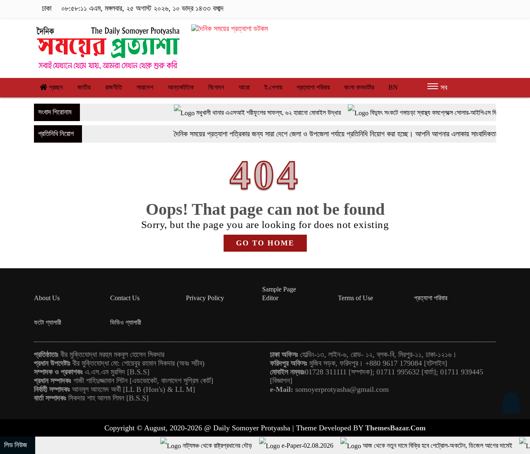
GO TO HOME (265, 243)
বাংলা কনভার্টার (359, 87)
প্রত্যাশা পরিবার (313, 87)
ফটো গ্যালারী (47, 322)
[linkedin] (478, 8)
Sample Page (279, 289)
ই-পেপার (273, 87)
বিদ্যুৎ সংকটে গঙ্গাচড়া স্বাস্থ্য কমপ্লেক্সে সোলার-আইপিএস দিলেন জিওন (431, 112)
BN (393, 87)
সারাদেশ (145, 87)
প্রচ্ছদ (55, 87)
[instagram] (466, 8)
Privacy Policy (205, 297)
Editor (270, 297)
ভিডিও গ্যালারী (125, 322)
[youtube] (490, 8)
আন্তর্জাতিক (181, 87)
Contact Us (125, 297)
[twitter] (453, 8)
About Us (47, 297)
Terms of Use (355, 297)
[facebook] (440, 8)
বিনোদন (216, 87)
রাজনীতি (113, 87)
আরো (244, 87)
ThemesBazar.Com (395, 428)
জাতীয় (84, 87)
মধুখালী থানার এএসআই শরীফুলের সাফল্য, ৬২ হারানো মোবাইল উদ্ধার (255, 112)
